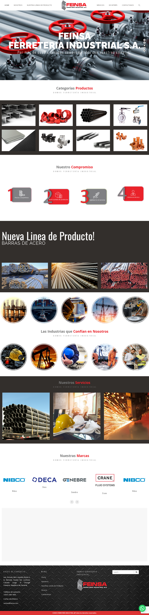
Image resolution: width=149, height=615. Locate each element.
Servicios (100, 5)
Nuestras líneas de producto (39, 5)
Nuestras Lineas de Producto (52, 586)
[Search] (136, 572)
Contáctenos (46, 594)
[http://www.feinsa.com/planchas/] (19, 140)
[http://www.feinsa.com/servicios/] (26, 416)
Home (7, 5)
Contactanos (128, 5)
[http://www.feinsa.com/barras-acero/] (25, 276)
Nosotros (18, 5)
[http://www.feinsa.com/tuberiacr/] (93, 115)
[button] (142, 608)
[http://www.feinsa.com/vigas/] (19, 115)
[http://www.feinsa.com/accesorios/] (56, 140)
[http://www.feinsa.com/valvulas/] (130, 115)
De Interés (113, 5)
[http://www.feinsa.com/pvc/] (130, 140)
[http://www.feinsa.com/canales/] (93, 140)
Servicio (44, 590)
